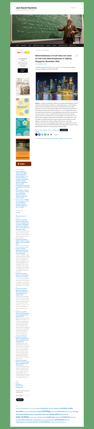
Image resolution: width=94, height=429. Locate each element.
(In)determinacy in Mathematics (54, 67)
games (60, 411)
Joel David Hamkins (26, 7)
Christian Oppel (19, 185)
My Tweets (18, 212)
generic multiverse (69, 411)
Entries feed (18, 384)
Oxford (24, 420)
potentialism (59, 420)
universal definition (44, 422)
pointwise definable (50, 420)
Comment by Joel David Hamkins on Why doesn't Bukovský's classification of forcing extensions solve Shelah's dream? (22, 292)
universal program (55, 422)
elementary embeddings (35, 411)
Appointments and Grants (38, 45)
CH (35, 408)
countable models (66, 408)
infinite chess (45, 414)
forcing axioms (53, 411)
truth (65, 138)
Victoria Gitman (62, 422)
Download (63, 130)
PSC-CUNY (67, 420)
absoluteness (18, 408)
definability (19, 411)
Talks (30, 45)
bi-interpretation (24, 408)
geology (75, 411)
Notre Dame (72, 417)
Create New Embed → (22, 70)
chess (38, 408)
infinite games (54, 414)
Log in (17, 382)
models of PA (58, 417)
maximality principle (41, 417)
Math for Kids (72, 45)
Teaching (48, 45)
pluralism (43, 420)
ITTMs (61, 414)
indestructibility (23, 414)
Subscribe (19, 399)
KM (67, 414)
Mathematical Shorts (63, 45)
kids (65, 414)
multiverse (66, 417)
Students (54, 45)
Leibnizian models (33, 417)
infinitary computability (34, 414)
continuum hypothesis (54, 408)
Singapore (61, 138)
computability (44, 408)
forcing (46, 411)
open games (18, 420)
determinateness (48, 138)
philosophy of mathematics (33, 420)
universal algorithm (32, 422)
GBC (63, 411)
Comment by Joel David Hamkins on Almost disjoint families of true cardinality (22, 275)
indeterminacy (56, 138)
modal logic (51, 417)
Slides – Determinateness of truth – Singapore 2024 (47, 130)
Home (17, 45)
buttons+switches (31, 408)
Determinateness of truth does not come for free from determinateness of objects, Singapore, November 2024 (53, 58)
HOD (17, 414)
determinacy (26, 411)
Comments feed (19, 386)
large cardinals (22, 417)
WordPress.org (19, 387)
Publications (23, 45)
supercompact (20, 422)
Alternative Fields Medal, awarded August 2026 (23, 187)
